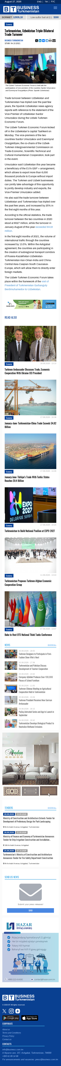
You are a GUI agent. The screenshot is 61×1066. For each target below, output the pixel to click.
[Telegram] (47, 40)
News (7, 645)
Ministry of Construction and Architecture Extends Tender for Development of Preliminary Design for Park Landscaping (29, 819)
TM (46, 2)
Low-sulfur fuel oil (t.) (24, 17)
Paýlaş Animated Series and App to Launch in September (36, 713)
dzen (17, 1011)
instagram (11, 1011)
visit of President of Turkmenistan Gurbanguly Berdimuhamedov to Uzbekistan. (27, 285)
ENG (39, 2)
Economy (9, 24)
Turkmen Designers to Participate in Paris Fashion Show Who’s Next (35, 655)
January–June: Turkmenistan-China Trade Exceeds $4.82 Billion (30, 425)
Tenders (9, 808)
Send (31, 910)
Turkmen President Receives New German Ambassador (35, 701)
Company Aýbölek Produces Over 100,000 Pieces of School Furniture (36, 678)
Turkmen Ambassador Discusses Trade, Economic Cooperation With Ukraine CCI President (27, 371)
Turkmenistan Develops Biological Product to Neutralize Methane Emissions (36, 725)
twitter (5, 1011)
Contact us (6, 1039)
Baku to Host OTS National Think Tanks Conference (28, 635)
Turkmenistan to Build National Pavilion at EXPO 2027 (30, 531)
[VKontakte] (43, 40)
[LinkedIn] (40, 40)
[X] (36, 40)
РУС (53, 2)
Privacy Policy (8, 1036)
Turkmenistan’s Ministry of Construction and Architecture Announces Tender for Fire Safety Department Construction (28, 856)
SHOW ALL (52, 645)
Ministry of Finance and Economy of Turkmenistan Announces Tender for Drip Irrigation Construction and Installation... (28, 838)
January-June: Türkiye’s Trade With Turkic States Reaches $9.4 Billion (27, 479)
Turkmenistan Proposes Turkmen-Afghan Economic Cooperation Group (28, 582)
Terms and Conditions (11, 1033)
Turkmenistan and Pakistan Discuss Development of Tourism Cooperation (33, 667)
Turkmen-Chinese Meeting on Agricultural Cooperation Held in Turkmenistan (35, 690)
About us (6, 1029)
